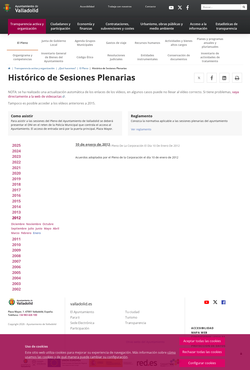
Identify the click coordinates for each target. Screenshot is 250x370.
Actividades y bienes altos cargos (178, 43)
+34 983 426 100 (28, 315)
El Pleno (22, 43)
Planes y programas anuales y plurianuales (210, 43)
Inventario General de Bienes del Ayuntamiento (53, 57)
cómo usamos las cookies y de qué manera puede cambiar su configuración (100, 354)
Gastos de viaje (116, 43)
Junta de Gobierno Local (54, 43)
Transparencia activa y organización (34, 68)
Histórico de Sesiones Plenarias (109, 68)
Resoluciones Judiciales (116, 57)
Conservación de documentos (180, 59)
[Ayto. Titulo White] (27, 9)
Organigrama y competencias (22, 57)
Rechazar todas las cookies (202, 352)
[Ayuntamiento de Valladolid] (7, 9)
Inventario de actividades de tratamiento (210, 57)
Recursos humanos (147, 43)
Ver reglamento (141, 129)
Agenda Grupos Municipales (85, 43)
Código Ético (85, 57)
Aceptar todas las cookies (202, 341)
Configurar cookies (202, 363)
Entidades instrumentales (147, 57)
